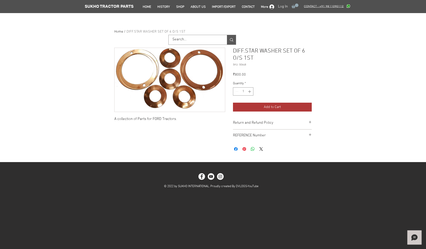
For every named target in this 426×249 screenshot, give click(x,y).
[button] (295, 6)
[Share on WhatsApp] (252, 149)
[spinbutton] (243, 91)
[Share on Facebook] (236, 149)
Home (118, 31)
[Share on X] (261, 149)
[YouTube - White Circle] (211, 176)
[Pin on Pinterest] (244, 149)
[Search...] (231, 40)
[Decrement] (236, 91)
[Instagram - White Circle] (220, 176)
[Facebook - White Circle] (201, 176)
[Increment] (250, 91)
